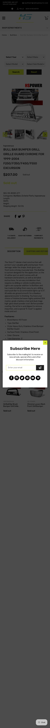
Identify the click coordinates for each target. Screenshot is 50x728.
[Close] (45, 343)
